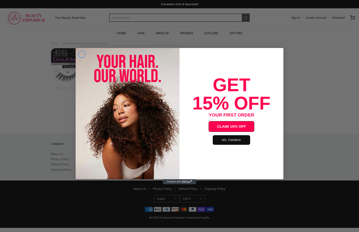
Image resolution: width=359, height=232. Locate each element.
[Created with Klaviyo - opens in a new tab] (179, 181)
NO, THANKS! (231, 140)
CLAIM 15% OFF (231, 126)
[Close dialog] (82, 54)
